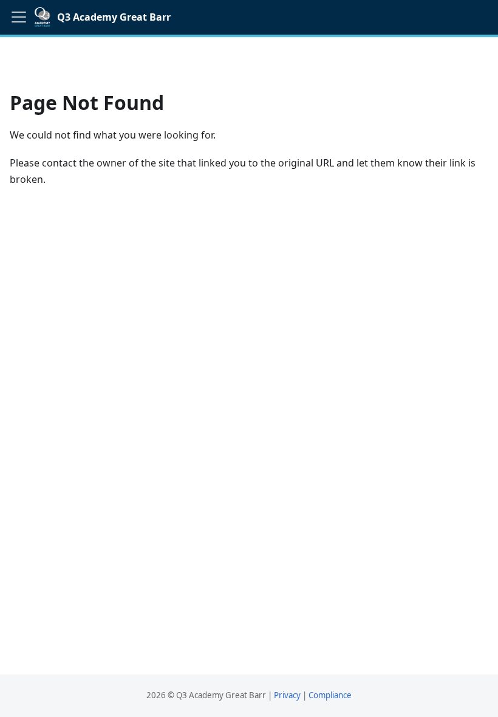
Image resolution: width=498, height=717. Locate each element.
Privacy (287, 695)
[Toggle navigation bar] (19, 17)
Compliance (330, 695)
